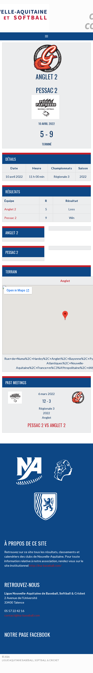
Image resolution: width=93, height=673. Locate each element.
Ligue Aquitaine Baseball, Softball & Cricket (30, 660)
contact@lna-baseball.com (22, 615)
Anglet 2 (10, 209)
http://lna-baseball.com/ (45, 565)
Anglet (65, 281)
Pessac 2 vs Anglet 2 (47, 425)
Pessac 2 (10, 218)
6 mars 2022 (46, 394)
